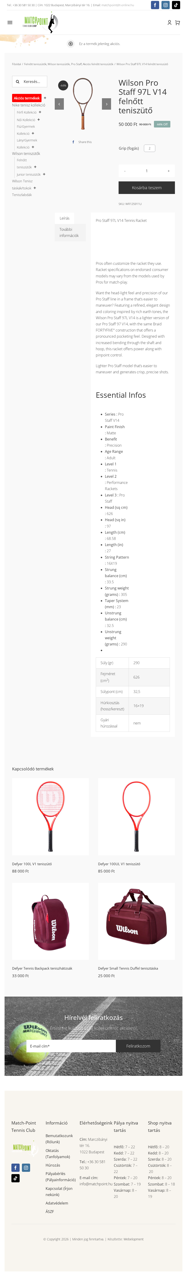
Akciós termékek (27, 98)
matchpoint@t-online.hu (117, 5)
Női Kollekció (26, 120)
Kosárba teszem (147, 187)
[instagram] (165, 5)
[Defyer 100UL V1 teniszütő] (136, 816)
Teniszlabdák (22, 194)
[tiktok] (176, 5)
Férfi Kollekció (26, 112)
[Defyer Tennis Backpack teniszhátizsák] (50, 921)
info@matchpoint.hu (96, 1183)
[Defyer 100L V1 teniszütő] (50, 816)
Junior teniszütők (29, 174)
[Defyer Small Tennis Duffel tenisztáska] (136, 921)
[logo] (40, 12)
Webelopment (134, 1239)
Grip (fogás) (129, 148)
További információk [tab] (69, 232)
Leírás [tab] (64, 218)
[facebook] (155, 5)
